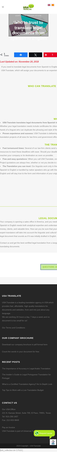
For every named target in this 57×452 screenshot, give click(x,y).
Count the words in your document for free (20, 351)
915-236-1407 (12, 416)
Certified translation (28, 15)
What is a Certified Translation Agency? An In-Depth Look (27, 384)
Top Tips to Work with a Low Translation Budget (23, 390)
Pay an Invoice (8, 427)
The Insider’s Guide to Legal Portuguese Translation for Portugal (26, 376)
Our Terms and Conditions (13, 328)
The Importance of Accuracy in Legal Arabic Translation (26, 368)
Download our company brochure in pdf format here (24, 344)
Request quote (45, 433)
